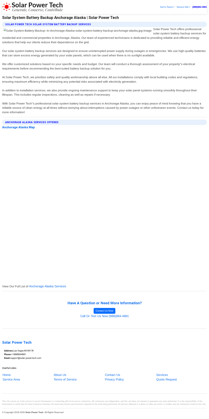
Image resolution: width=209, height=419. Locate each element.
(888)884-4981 (199, 7)
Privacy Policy (114, 379)
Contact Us (112, 375)
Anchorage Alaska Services (47, 286)
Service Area (11, 379)
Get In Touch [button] (166, 7)
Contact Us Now (104, 310)
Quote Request (166, 379)
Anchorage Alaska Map (18, 127)
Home (7, 375)
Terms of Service (65, 379)
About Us (60, 375)
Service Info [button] (182, 7)
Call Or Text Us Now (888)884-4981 (104, 316)
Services (162, 375)
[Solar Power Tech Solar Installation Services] (32, 7)
